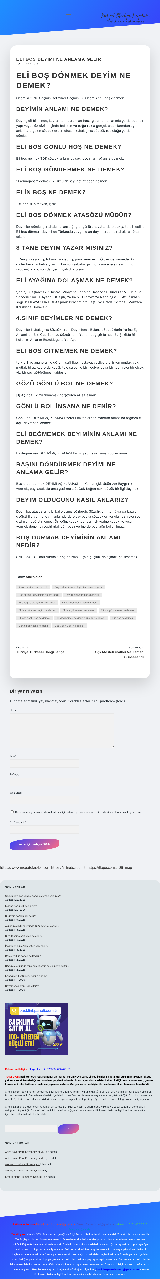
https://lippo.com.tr (103, 867)
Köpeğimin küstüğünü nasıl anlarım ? (26, 975)
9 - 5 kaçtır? (18, 822)
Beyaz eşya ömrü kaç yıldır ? (22, 985)
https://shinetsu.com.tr (69, 867)
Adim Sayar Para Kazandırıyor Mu (24, 1151)
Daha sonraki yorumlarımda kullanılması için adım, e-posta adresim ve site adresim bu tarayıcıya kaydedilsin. (78, 812)
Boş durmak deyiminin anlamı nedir (39, 594)
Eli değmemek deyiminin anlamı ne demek (81, 617)
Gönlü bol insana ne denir (33, 625)
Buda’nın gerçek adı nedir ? (20, 915)
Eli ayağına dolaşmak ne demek (37, 602)
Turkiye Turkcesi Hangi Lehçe (40, 652)
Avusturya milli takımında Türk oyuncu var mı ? (32, 925)
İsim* (13, 756)
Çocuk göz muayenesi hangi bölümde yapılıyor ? (33, 895)
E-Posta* (15, 774)
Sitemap (125, 867)
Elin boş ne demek (122, 617)
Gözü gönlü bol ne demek (69, 625)
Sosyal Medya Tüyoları (125, 16)
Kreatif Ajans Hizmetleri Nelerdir (23, 1176)
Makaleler (34, 577)
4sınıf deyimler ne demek (33, 587)
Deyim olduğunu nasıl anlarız (82, 594)
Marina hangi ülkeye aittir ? (21, 905)
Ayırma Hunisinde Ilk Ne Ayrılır (22, 1164)
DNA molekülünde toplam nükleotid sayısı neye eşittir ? (37, 965)
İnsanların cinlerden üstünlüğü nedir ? (26, 945)
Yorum (13, 710)
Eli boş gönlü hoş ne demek (34, 617)
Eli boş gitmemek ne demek (78, 610)
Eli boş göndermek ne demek (117, 610)
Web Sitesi (16, 792)
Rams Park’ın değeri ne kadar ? (23, 955)
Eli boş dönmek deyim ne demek (37, 610)
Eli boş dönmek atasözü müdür (80, 602)
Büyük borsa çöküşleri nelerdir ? (23, 935)
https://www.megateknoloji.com (25, 867)
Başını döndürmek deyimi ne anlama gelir (78, 587)
